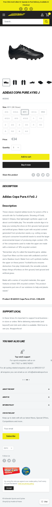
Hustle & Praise (16, 501)
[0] (47, 14)
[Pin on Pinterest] (38, 175)
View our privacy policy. (26, 483)
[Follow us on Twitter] (26, 9)
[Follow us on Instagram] (31, 9)
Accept (9, 488)
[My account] (42, 14)
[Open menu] (4, 15)
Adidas (6, 99)
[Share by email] (47, 175)
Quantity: (6, 147)
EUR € (6, 448)
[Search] (46, 21)
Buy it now (26, 165)
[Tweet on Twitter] (43, 175)
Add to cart (26, 157)
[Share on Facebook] (33, 175)
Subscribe (10, 436)
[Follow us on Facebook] (21, 9)
